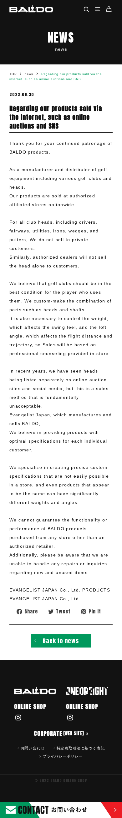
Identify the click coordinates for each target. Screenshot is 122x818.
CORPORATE (59, 733)
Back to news (61, 641)
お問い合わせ (33, 748)
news (29, 74)
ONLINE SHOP (30, 706)
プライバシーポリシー (63, 756)
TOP (13, 74)
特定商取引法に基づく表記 (81, 748)
